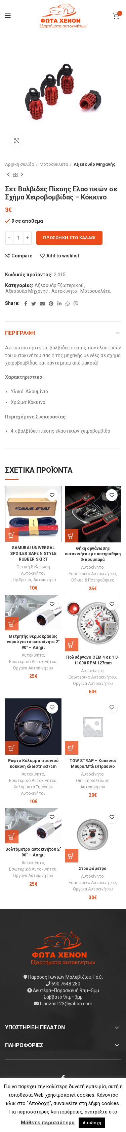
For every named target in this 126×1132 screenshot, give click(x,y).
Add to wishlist (62, 255)
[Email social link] (42, 303)
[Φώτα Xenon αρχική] (63, 947)
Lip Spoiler (22, 579)
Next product (21, 174)
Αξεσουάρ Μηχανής (95, 164)
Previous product (8, 174)
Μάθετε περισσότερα (48, 1123)
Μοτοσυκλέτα (54, 164)
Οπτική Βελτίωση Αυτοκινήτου (33, 570)
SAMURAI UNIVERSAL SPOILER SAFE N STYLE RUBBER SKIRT (33, 553)
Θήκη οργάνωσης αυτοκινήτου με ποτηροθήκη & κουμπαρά (93, 554)
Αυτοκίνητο (64, 291)
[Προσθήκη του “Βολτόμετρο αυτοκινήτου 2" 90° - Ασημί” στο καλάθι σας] (11, 836)
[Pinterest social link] (51, 303)
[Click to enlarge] (17, 141)
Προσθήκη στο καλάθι (69, 237)
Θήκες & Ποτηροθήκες (92, 580)
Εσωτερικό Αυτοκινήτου (92, 573)
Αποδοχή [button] (92, 1122)
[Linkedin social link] (59, 303)
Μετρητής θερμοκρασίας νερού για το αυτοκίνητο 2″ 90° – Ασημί (33, 642)
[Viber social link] (76, 303)
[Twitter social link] (33, 303)
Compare (21, 255)
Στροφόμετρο (93, 868)
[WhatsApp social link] (68, 303)
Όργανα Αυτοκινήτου (33, 668)
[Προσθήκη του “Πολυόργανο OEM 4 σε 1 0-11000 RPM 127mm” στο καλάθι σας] (71, 644)
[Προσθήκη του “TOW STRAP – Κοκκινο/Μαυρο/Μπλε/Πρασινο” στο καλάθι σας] (71, 748)
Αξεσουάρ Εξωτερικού (59, 285)
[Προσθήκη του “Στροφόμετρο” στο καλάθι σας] (71, 855)
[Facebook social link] (25, 303)
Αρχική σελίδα (19, 164)
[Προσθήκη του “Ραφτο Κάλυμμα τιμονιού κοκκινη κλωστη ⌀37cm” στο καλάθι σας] (11, 748)
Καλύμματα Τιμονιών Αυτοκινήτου (33, 790)
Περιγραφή (20, 333)
